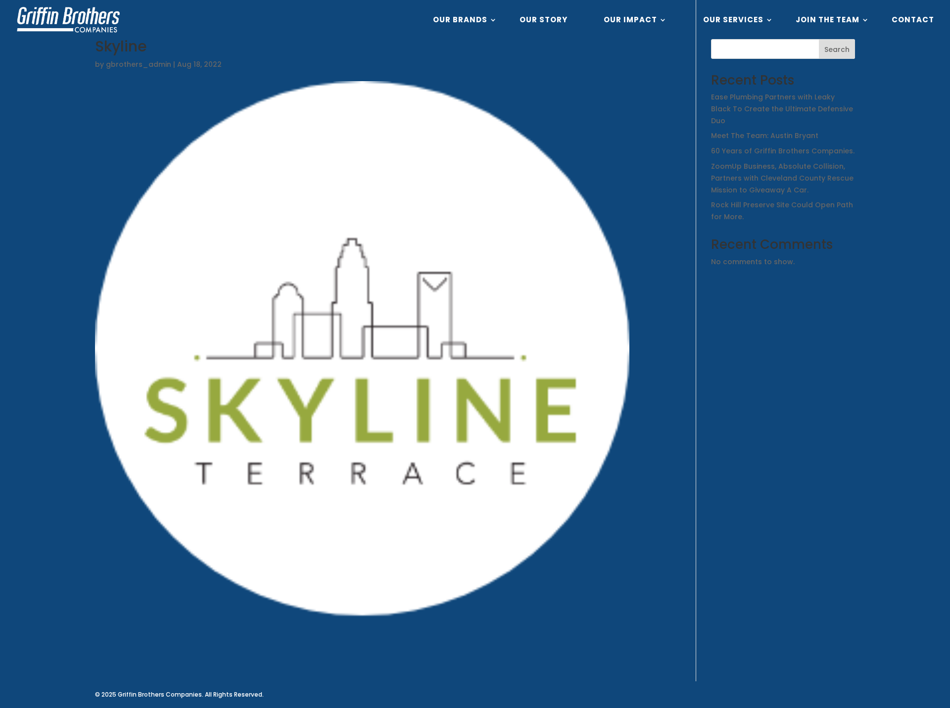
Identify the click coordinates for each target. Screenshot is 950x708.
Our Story (544, 20)
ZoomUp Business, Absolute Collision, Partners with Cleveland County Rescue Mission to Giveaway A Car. (782, 178)
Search (837, 49)
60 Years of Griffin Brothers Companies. (783, 151)
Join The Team (827, 20)
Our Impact (630, 20)
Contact (913, 20)
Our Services (733, 20)
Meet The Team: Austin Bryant (764, 136)
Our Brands (460, 20)
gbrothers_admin (138, 64)
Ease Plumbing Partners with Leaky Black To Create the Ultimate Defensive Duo (782, 109)
